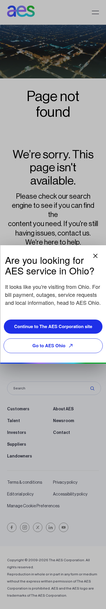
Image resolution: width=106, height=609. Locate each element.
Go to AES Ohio (48, 345)
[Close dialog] (95, 256)
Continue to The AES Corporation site (53, 326)
